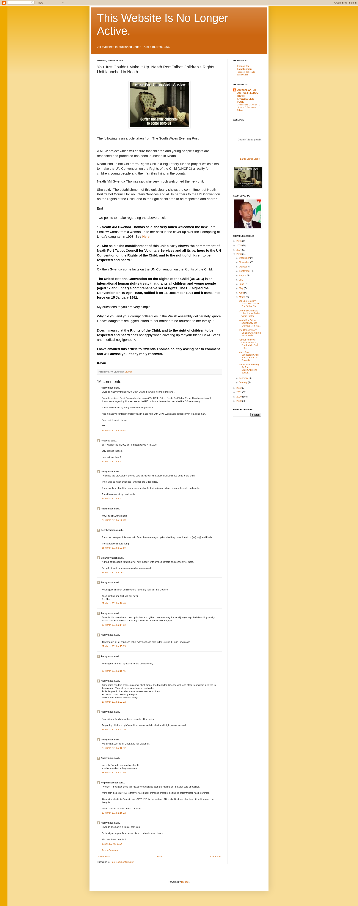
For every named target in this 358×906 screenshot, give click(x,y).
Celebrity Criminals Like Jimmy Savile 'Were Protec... (249, 313)
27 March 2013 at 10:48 (114, 603)
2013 (239, 254)
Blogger (185, 882)
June (242, 284)
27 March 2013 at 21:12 (114, 702)
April (241, 293)
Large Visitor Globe (250, 159)
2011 (239, 392)
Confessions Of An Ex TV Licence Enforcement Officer (248, 107)
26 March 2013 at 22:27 (114, 498)
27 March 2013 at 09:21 (114, 572)
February (244, 378)
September (245, 271)
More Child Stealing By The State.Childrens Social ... (249, 368)
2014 (239, 249)
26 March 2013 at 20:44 (114, 430)
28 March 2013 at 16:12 (114, 748)
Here (146, 236)
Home (160, 856)
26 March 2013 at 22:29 (114, 520)
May (241, 288)
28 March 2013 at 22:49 (114, 772)
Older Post (215, 856)
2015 (239, 245)
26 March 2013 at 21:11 (113, 461)
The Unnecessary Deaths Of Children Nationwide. (250, 333)
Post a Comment (110, 850)
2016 (239, 241)
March (242, 297)
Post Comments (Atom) (122, 862)
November (244, 262)
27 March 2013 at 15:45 (114, 671)
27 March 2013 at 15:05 (114, 646)
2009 (239, 401)
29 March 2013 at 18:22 (114, 813)
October (243, 266)
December (244, 258)
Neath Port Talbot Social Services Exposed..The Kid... (250, 323)
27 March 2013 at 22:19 (114, 729)
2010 (239, 396)
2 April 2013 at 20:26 (112, 843)
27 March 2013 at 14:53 (114, 625)
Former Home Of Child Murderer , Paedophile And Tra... (248, 343)
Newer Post (104, 856)
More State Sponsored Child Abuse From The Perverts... (249, 356)
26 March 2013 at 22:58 (114, 548)
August (243, 275)
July (241, 279)
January (243, 382)
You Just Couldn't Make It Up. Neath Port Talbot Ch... (249, 304)
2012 (239, 388)
